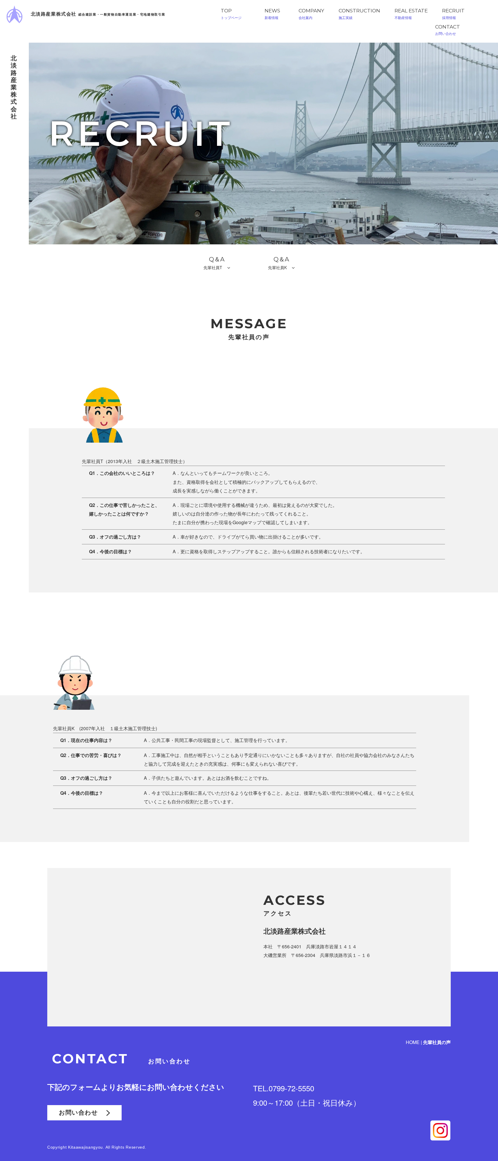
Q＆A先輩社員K (280, 263)
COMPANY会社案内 (311, 14)
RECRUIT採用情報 (453, 14)
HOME (413, 1042)
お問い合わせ (82, 1112)
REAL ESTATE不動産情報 (411, 14)
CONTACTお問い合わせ (447, 30)
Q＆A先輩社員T (215, 263)
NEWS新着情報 (272, 14)
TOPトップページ (231, 14)
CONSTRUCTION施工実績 (359, 14)
